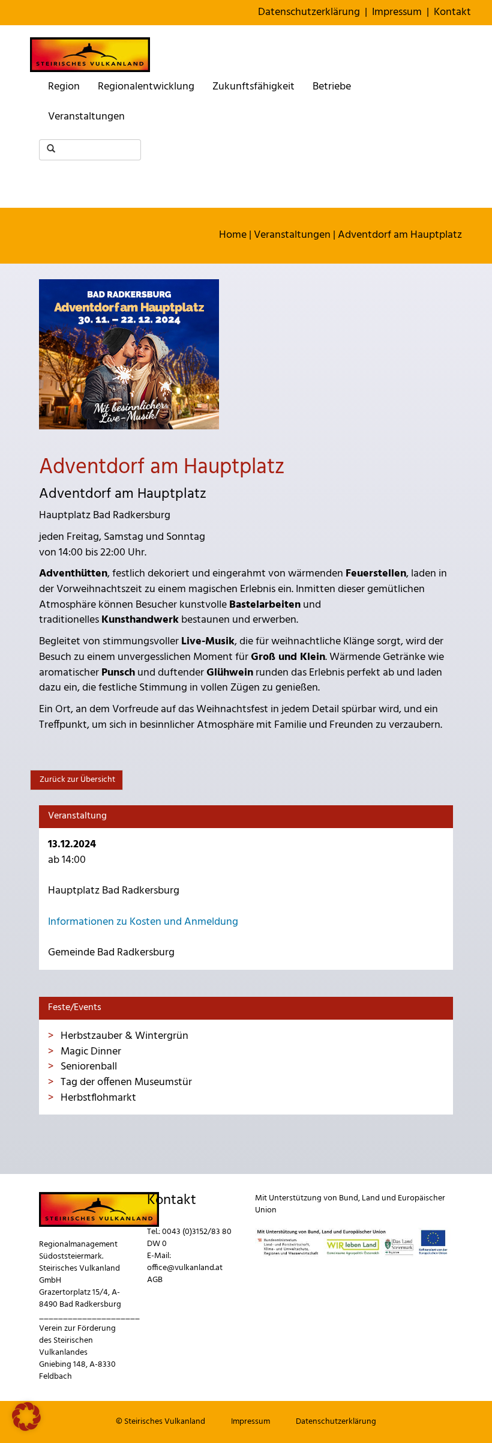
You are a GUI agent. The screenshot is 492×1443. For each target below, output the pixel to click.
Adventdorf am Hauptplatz (400, 235)
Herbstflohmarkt (97, 1098)
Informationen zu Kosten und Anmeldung (143, 922)
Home (233, 235)
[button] (26, 1416)
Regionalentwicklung (146, 86)
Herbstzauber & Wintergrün (123, 1036)
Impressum (397, 12)
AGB (155, 1280)
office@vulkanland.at (185, 1268)
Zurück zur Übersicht (76, 780)
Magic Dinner (89, 1051)
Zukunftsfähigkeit (253, 86)
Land (371, 1198)
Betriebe (332, 86)
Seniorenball (87, 1066)
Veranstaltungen (86, 117)
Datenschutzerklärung (309, 12)
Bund (348, 1198)
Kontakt (452, 12)
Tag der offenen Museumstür (125, 1082)
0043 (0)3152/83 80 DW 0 (189, 1238)
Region (64, 86)
